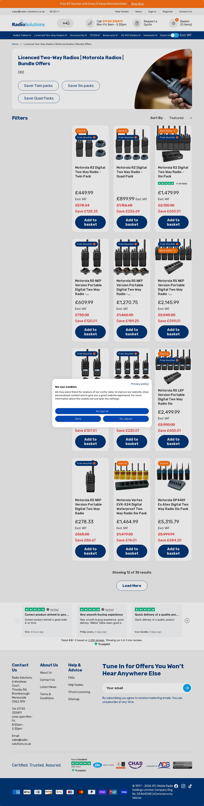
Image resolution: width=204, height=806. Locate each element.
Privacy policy (140, 383)
